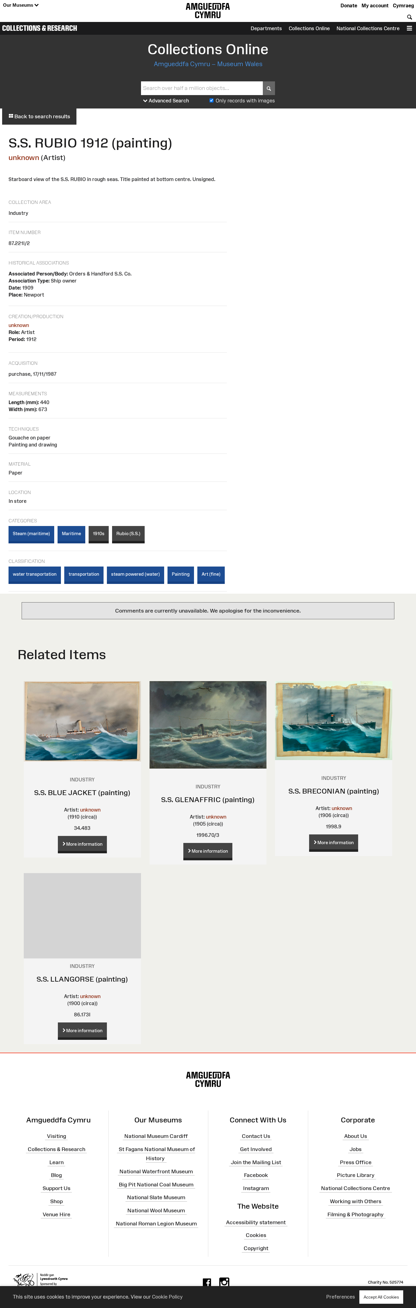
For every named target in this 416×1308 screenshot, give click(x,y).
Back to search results (41, 116)
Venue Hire (56, 1214)
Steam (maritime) (31, 533)
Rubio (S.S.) (128, 533)
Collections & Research (39, 28)
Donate (348, 5)
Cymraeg (403, 5)
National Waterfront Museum (156, 1171)
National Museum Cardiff (156, 1136)
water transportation (35, 574)
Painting (181, 574)
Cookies (256, 1235)
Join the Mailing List (256, 1162)
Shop (56, 1201)
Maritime (71, 533)
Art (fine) (211, 574)
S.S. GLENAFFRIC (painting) (208, 799)
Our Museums (18, 5)
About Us (355, 1136)
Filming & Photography (355, 1214)
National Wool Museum (156, 1210)
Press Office (356, 1162)
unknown (24, 157)
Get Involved (256, 1149)
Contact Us (256, 1136)
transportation (84, 574)
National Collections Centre (368, 28)
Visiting (56, 1136)
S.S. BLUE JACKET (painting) (82, 792)
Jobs (355, 1149)
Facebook (256, 1175)
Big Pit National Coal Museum (156, 1184)
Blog (56, 1175)
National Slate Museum (156, 1197)
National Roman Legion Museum (156, 1224)
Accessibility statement (256, 1222)
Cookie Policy (167, 1296)
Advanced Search (168, 100)
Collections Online (309, 28)
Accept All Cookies (381, 1297)
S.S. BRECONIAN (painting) (333, 791)
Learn (56, 1162)
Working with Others (355, 1201)
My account (375, 5)
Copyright (256, 1248)
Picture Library (356, 1175)
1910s (98, 533)
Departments (266, 28)
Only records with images (245, 100)
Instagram (256, 1188)
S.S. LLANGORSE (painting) (82, 979)
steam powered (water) (135, 574)
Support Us (56, 1188)
